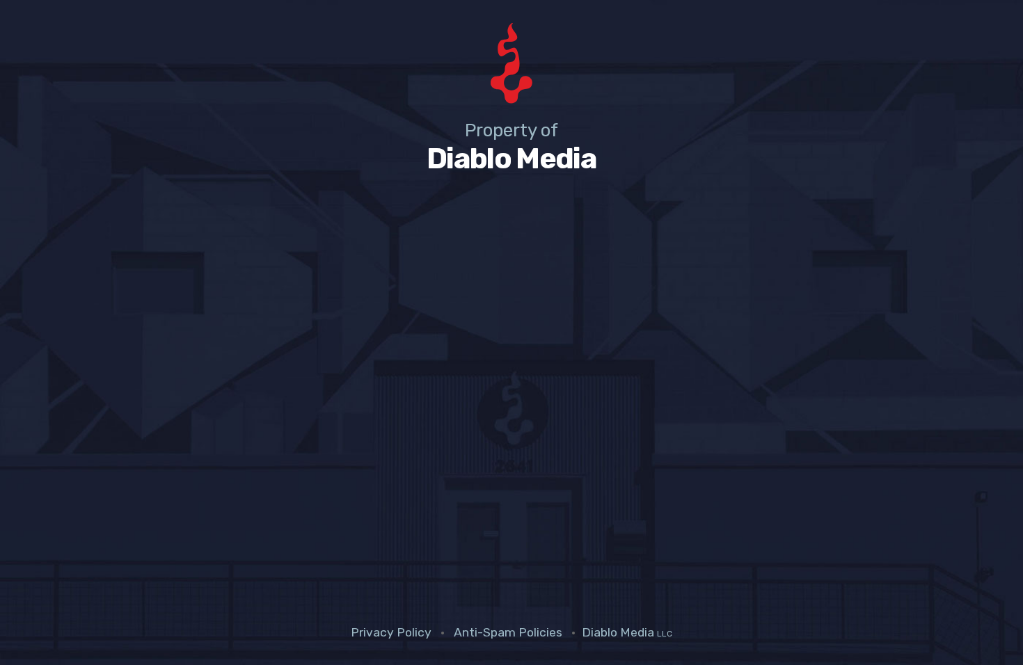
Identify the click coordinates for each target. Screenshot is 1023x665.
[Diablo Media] (511, 66)
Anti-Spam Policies (508, 632)
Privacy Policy (391, 632)
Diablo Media (627, 632)
